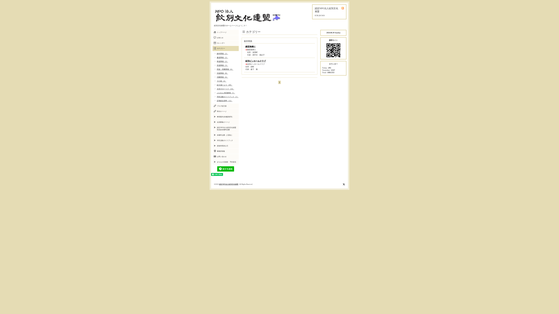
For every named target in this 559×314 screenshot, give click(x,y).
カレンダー (221, 43)
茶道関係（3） (222, 65)
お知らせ (220, 38)
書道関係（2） (222, 58)
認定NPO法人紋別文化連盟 (228, 184)
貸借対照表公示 (222, 146)
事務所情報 (221, 151)
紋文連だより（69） (224, 85)
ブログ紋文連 (222, 106)
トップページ (222, 32)
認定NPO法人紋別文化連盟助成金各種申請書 (226, 129)
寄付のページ (222, 111)
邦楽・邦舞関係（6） (225, 69)
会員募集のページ (223, 122)
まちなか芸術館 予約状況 (226, 162)
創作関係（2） (222, 54)
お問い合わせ (222, 156)
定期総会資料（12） (224, 101)
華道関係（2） (222, 61)
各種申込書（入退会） (225, 135)
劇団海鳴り (250, 47)
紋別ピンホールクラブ (255, 61)
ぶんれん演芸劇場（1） (226, 93)
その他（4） (221, 81)
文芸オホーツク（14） (225, 89)
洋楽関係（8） (222, 73)
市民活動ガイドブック (225, 140)
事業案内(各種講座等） (225, 117)
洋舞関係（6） (222, 77)
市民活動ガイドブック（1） (228, 97)
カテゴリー (221, 48)
